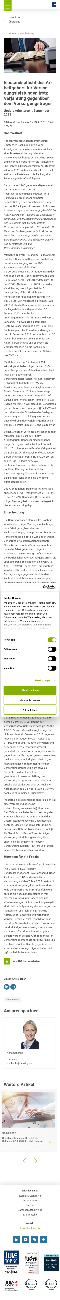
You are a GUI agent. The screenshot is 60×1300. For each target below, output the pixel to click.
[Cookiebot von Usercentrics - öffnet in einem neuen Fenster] (43, 587)
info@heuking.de (30, 1228)
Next (35, 1161)
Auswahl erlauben (30, 700)
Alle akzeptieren (30, 690)
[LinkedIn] (16, 1239)
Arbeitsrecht (12, 999)
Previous (25, 1161)
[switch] (52, 649)
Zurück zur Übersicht (14, 19)
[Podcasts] (43, 1239)
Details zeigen (42, 680)
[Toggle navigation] (8, 5)
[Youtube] (25, 1239)
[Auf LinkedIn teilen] (7, 987)
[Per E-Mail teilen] (13, 987)
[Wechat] (34, 1239)
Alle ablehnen (30, 710)
